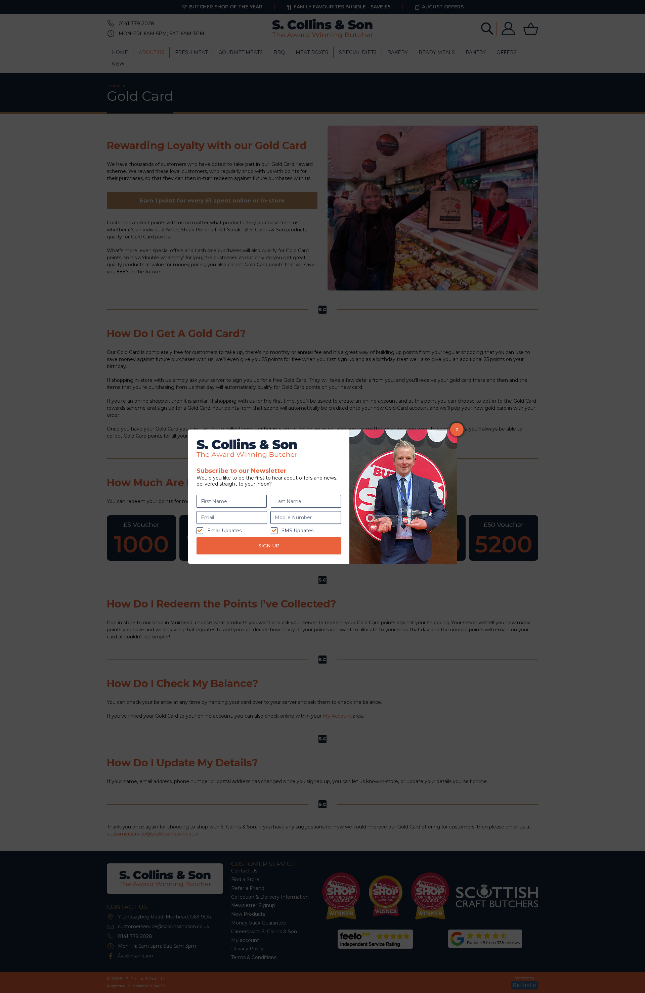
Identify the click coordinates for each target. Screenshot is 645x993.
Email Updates (224, 531)
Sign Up (269, 546)
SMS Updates (297, 531)
